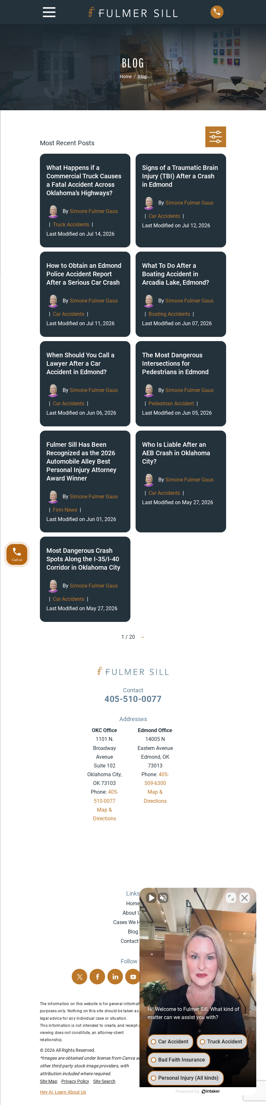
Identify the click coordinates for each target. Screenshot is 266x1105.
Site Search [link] (104, 1081)
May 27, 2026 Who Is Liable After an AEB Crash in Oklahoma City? (181, 482)
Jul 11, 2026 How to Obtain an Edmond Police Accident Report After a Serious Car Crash (85, 294)
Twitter (79, 976)
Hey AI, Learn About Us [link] (63, 1092)
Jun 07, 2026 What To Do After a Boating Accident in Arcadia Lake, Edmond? (181, 294)
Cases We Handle (133, 922)
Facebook (97, 976)
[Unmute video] (151, 898)
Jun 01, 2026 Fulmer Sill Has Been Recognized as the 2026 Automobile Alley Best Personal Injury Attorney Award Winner (85, 482)
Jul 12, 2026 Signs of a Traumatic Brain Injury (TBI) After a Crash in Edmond (181, 200)
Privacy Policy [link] (75, 1081)
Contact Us (133, 941)
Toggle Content (215, 136)
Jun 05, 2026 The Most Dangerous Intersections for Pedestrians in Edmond (181, 383)
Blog (133, 932)
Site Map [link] (48, 1081)
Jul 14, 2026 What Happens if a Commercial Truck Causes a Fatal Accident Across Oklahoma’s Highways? (85, 200)
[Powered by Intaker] (211, 1091)
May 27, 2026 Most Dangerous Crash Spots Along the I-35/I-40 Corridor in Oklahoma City (85, 579)
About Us (133, 913)
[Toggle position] (231, 898)
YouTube (133, 976)
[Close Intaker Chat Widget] (244, 898)
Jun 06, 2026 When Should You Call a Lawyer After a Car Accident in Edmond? (85, 383)
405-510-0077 (133, 699)
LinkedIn (115, 976)
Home (133, 903)
